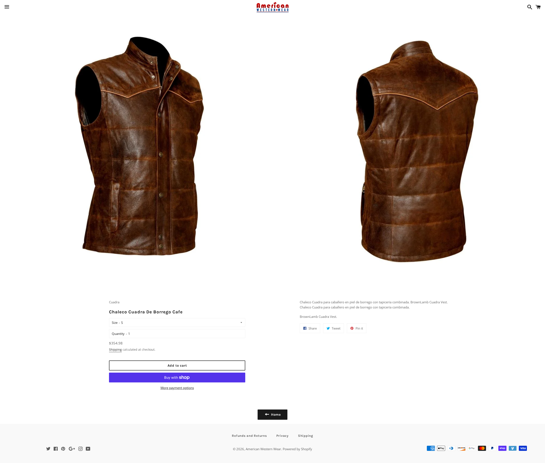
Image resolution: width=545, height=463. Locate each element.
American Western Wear (263, 449)
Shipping (115, 349)
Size (115, 322)
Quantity (118, 333)
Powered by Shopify (297, 449)
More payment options (177, 388)
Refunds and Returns (249, 436)
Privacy (282, 436)
